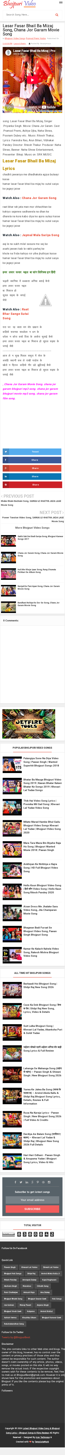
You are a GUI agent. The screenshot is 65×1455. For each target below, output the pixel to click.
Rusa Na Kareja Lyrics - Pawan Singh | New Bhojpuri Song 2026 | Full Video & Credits (42, 1116)
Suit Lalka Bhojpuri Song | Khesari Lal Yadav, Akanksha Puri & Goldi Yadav (42, 1030)
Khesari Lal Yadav (29, 1267)
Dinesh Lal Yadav (51, 1267)
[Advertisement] (32, 424)
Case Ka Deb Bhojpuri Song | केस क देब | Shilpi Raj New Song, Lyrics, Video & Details (42, 1008)
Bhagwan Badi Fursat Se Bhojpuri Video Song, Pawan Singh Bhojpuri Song (40, 931)
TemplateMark (42, 1442)
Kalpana (31, 1311)
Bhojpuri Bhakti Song (13, 1299)
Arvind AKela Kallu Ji (50, 1274)
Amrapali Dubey (29, 1280)
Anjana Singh (43, 1305)
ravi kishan (9, 1305)
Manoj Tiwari (25, 1305)
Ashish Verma (10, 1318)
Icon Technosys (43, 1437)
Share (34, 460)
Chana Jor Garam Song (39, 198)
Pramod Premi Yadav (36, 38)
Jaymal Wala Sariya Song (40, 235)
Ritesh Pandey (10, 1280)
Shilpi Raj (31, 1274)
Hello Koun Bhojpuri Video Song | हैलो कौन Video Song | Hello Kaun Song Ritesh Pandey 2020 (42, 889)
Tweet (35, 451)
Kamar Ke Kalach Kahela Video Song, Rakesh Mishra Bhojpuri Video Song (41, 952)
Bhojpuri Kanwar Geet (51, 1318)
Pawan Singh (10, 1267)
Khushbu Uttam (29, 1318)
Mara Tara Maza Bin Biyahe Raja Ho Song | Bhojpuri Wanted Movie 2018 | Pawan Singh (42, 847)
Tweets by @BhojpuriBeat (16, 1337)
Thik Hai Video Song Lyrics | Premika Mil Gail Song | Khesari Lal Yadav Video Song (41, 804)
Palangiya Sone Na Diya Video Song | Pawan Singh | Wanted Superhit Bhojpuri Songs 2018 (41, 762)
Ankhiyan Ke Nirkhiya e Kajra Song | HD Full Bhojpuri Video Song (40, 868)
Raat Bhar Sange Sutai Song (16, 314)
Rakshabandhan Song (14, 1324)
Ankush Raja (29, 1292)
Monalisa (27, 1286)
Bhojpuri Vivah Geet (12, 1311)
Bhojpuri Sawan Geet (37, 1299)
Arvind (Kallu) (46, 1311)
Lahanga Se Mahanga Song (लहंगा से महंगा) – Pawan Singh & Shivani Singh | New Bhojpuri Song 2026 (42, 1072)
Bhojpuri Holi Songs (12, 1274)
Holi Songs (57, 1299)
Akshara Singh (10, 1286)
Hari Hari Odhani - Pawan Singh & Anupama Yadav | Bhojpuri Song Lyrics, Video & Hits (41, 1159)
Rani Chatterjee (11, 1292)
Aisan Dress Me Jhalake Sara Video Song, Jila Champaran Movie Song (40, 910)
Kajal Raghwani (49, 1280)
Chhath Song (42, 1286)
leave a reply (20, 44)
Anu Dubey (45, 1292)
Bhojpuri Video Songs (15, 38)
